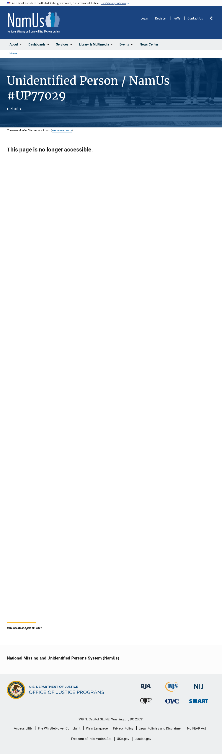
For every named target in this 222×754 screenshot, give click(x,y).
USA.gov (123, 739)
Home (13, 53)
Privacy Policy (123, 728)
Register (161, 18)
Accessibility (23, 728)
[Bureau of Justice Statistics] (172, 690)
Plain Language (97, 728)
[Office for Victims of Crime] (172, 701)
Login (144, 18)
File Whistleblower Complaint (59, 728)
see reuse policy (62, 130)
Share (213, 19)
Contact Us (195, 18)
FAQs (177, 18)
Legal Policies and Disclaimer (160, 728)
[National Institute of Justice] (198, 685)
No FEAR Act (196, 728)
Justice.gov (143, 739)
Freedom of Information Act (91, 739)
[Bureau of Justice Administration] (146, 684)
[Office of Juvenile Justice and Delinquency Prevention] (146, 702)
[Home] (34, 22)
